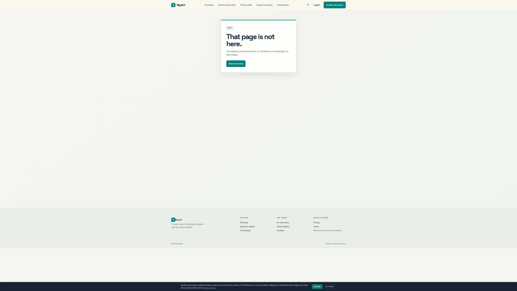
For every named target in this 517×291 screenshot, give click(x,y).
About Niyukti (283, 226)
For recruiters (283, 222)
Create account (334, 5)
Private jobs (246, 5)
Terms (316, 226)
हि (308, 5)
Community (283, 5)
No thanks (330, 286)
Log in (317, 5)
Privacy (316, 222)
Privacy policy (210, 288)
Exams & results (265, 5)
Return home (236, 63)
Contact (280, 230)
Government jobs (227, 5)
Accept (317, 286)
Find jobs (209, 5)
